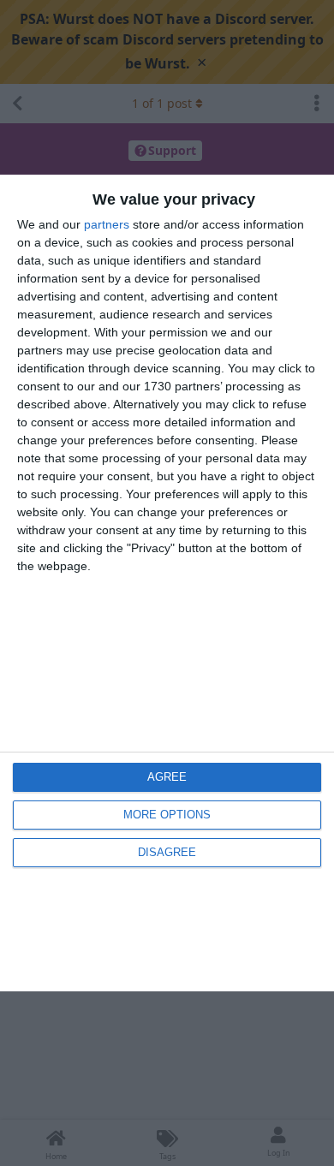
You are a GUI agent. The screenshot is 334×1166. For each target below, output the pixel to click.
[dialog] (167, 583)
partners (106, 224)
